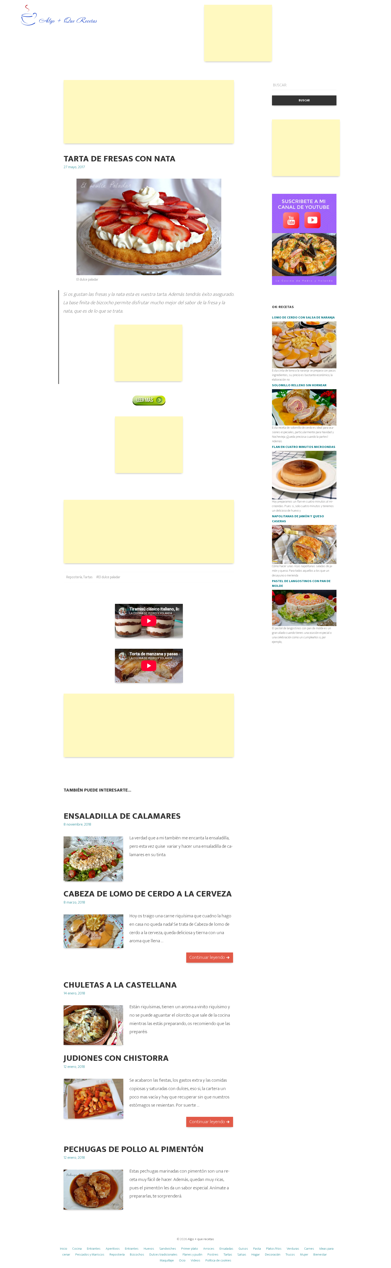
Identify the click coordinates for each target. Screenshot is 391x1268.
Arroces (208, 1248)
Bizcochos (137, 1254)
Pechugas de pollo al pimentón (134, 1149)
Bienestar (320, 1254)
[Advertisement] (238, 33)
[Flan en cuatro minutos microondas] (304, 475)
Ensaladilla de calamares (122, 816)
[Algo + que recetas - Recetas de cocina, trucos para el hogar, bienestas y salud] (59, 15)
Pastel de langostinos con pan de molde (301, 583)
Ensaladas (226, 1248)
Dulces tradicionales (163, 1254)
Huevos (149, 1248)
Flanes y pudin (192, 1254)
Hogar (255, 1254)
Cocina (77, 1248)
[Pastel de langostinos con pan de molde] (304, 608)
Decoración (272, 1254)
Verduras (293, 1248)
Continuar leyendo (207, 957)
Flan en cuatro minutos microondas (303, 447)
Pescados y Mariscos (89, 1254)
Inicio (63, 1248)
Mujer (304, 1254)
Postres (212, 1254)
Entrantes (93, 1248)
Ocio (182, 1260)
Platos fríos (273, 1248)
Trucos (290, 1254)
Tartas (88, 577)
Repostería (74, 577)
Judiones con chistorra (116, 1058)
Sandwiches (167, 1248)
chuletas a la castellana (120, 985)
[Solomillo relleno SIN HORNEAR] (304, 407)
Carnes (309, 1248)
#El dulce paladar (108, 577)
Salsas (241, 1254)
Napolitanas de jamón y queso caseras (298, 519)
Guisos (243, 1248)
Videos (195, 1260)
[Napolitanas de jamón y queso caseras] (304, 544)
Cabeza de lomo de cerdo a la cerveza (148, 894)
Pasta (257, 1248)
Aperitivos (113, 1248)
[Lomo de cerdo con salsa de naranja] (304, 345)
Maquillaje (167, 1260)
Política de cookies (218, 1260)
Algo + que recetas (201, 1239)
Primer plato (189, 1248)
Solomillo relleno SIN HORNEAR (299, 385)
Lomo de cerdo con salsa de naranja (303, 317)
